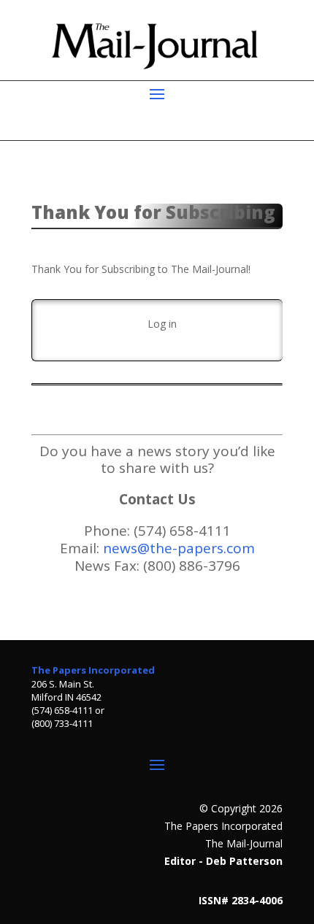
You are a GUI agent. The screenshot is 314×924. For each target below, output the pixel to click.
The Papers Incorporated (93, 670)
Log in (162, 324)
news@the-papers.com (179, 548)
